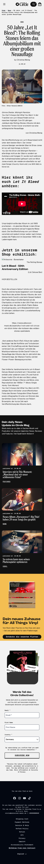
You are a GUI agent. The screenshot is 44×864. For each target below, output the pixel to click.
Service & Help (22, 825)
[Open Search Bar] (33, 4)
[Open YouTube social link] (24, 798)
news (5, 524)
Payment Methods (22, 822)
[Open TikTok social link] (29, 798)
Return (22, 832)
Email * (7, 710)
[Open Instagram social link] (19, 798)
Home (3, 10)
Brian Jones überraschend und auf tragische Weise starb (21, 229)
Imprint (22, 841)
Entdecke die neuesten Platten (22, 637)
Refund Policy (22, 828)
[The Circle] (22, 4)
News (9, 10)
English (20, 854)
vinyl (5, 566)
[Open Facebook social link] (14, 798)
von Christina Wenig (34, 133)
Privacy (22, 838)
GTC (22, 835)
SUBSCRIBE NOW (22, 755)
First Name (9, 722)
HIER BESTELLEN (9, 279)
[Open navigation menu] (4, 4)
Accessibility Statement (22, 845)
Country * (8, 734)
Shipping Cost (22, 819)
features (6, 481)
